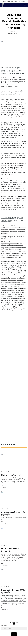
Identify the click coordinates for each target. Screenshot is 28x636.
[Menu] (25, 5)
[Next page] (19, 611)
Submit (14, 634)
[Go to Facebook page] (14, 624)
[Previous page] (8, 611)
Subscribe (4, 625)
